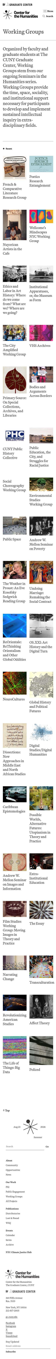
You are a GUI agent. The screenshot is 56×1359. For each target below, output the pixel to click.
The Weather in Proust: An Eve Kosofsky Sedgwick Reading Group (14, 592)
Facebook (10, 1322)
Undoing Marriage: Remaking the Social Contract (40, 595)
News (8, 1174)
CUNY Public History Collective (12, 453)
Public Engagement (15, 1191)
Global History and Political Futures (40, 706)
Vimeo (9, 1332)
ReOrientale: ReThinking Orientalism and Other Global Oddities (14, 651)
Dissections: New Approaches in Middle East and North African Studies (14, 763)
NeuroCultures (14, 699)
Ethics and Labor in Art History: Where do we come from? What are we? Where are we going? (14, 299)
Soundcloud (11, 1336)
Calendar (10, 1235)
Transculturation (41, 982)
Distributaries (13, 1213)
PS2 (7, 1187)
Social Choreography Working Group (14, 485)
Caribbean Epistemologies (14, 809)
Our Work (11, 1182)
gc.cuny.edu (11, 1316)
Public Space (12, 539)
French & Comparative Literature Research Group (14, 191)
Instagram (11, 1326)
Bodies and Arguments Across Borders (40, 391)
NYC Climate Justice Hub (19, 1252)
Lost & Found (12, 1218)
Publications (12, 1208)
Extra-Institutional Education (38, 878)
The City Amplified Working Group (14, 349)
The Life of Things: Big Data (11, 1067)
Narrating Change (10, 976)
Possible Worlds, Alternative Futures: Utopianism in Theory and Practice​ (39, 828)
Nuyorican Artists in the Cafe (12, 248)
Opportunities (13, 1169)
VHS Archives (39, 345)
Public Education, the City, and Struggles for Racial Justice (40, 456)
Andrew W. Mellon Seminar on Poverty (41, 544)
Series (9, 1239)
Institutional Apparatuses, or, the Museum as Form (40, 293)
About (9, 1160)
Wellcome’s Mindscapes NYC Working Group (39, 234)
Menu (50, 11)
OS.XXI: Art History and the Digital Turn (40, 646)
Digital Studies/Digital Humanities (40, 749)
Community (12, 1165)
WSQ (8, 1222)
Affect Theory (39, 1023)
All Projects (11, 1201)
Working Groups (14, 1196)
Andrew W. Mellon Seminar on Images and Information (14, 882)
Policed (34, 1069)
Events (9, 1230)
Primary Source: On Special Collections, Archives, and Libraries (15, 406)
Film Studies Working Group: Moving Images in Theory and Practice (14, 932)
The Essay (36, 923)
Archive (10, 1244)
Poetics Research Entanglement (39, 180)
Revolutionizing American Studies (14, 1019)
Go (47, 1146)
